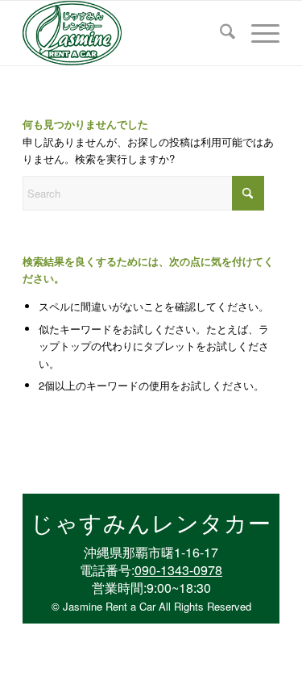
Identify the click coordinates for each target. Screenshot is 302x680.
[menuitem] (219, 33)
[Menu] (257, 33)
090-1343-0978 (178, 570)
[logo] (125, 33)
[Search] (219, 33)
